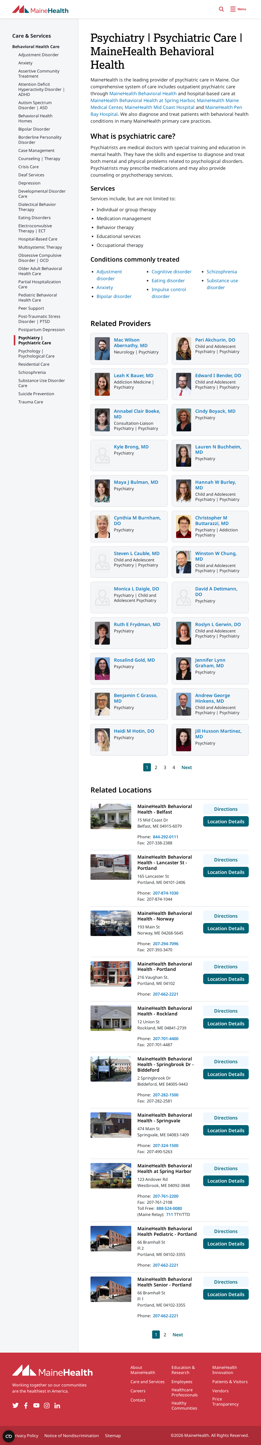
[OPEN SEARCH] (221, 9)
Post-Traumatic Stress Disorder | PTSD (39, 319)
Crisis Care (28, 166)
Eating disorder (168, 280)
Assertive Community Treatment (38, 73)
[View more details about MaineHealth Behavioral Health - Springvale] (110, 1125)
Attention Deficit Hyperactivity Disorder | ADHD (41, 89)
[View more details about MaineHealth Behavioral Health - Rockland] (110, 1018)
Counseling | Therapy (39, 158)
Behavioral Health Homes (35, 118)
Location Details (228, 821)
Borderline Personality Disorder (39, 139)
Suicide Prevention (36, 393)
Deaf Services (31, 175)
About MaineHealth (142, 1370)
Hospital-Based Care (37, 239)
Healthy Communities (184, 1405)
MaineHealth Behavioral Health (143, 93)
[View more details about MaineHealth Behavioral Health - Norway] (110, 923)
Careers (138, 1391)
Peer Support (31, 308)
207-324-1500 (165, 1145)
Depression (29, 183)
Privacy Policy (25, 1435)
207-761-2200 (165, 1196)
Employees (182, 1381)
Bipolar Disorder (34, 129)
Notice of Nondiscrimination (71, 1435)
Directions (231, 808)
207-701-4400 (165, 1038)
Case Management (36, 150)
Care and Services (147, 1381)
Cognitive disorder (171, 271)
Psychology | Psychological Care (36, 353)
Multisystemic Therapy (40, 247)
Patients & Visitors (230, 1381)
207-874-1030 (165, 893)
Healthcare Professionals (185, 1392)
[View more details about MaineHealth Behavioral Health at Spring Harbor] (110, 1175)
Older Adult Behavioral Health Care (40, 271)
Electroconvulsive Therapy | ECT (35, 228)
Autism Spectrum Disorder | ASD (35, 105)
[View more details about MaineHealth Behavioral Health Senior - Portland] (110, 1289)
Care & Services (31, 35)
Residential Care (33, 364)
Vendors (220, 1391)
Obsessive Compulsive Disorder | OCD (39, 257)
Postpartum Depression (41, 329)
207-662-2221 (165, 994)
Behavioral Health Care (35, 46)
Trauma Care (30, 402)
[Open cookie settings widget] (9, 1436)
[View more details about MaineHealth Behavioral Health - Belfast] (110, 816)
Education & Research (183, 1370)
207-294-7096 (165, 943)
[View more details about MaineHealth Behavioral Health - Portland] (110, 974)
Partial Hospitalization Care (39, 284)
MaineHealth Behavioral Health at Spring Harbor (142, 100)
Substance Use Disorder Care (41, 383)
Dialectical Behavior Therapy (37, 207)
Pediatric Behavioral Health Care (37, 297)
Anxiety (25, 63)
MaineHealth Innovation (224, 1370)
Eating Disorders (34, 217)
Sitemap (113, 1435)
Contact (138, 1400)
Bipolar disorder (114, 296)
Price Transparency (225, 1401)
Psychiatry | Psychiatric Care (34, 340)
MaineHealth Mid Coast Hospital (159, 107)
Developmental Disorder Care (42, 193)
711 (169, 1214)
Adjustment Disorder (38, 55)
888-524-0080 (169, 1208)
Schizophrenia (32, 372)
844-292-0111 (165, 837)
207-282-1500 (165, 1095)
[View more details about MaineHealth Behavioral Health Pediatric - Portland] (110, 1238)
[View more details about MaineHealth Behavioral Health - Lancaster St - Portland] (110, 867)
